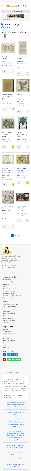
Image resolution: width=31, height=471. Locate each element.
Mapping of (6, 284)
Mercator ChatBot (8, 318)
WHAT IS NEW (7, 336)
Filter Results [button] (14, 11)
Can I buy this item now (9, 306)
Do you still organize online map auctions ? (15, 465)
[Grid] (5, 35)
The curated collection (9, 313)
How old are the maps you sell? (15, 413)
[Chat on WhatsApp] (14, 359)
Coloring (5, 286)
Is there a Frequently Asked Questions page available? (15, 446)
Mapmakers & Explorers (9, 288)
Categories (5, 19)
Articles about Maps (8, 282)
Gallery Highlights (7, 311)
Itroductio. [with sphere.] (22, 58)
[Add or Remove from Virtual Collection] (13, 71)
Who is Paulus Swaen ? (13, 372)
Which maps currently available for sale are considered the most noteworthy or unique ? (15, 456)
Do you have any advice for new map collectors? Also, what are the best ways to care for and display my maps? (15, 436)
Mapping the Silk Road (9, 298)
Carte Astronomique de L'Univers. (23, 134)
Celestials (6, 27)
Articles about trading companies (12, 295)
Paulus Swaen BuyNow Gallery (11, 304)
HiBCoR (5, 345)
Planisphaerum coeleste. (7, 133)
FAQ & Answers (7, 315)
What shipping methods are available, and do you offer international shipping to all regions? (15, 423)
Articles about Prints (8, 293)
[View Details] (4, 71)
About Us (5, 329)
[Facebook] (4, 354)
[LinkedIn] (12, 354)
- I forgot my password (9, 333)
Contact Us (6, 322)
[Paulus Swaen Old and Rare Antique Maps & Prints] (12, 6)
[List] (5, 38)
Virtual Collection (7, 343)
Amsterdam (6, 347)
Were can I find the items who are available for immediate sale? (15, 405)
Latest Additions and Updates (11, 309)
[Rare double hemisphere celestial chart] (22, 170)
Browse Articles (7, 279)
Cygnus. (20, 95)
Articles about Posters (9, 291)
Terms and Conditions (9, 320)
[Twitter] (8, 354)
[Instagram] (16, 354)
